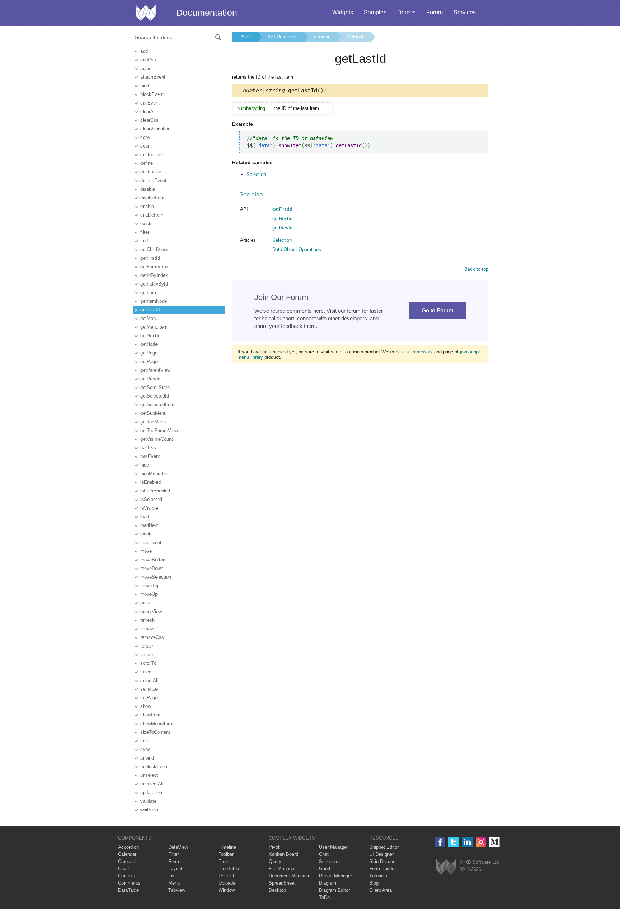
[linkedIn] (467, 842)
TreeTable (229, 868)
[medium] (494, 842)
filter (144, 232)
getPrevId (150, 378)
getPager (149, 361)
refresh (147, 620)
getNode (149, 344)
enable (147, 206)
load (144, 516)
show (145, 706)
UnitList (226, 875)
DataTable (128, 890)
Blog (374, 883)
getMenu (149, 318)
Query (275, 861)
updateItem (152, 792)
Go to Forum (437, 310)
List (172, 875)
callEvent (150, 103)
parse (146, 603)
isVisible (149, 508)
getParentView (155, 370)
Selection (256, 174)
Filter (173, 854)
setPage (149, 697)
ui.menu (322, 37)
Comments (129, 883)
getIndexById (154, 284)
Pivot (274, 847)
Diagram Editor (334, 890)
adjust (146, 68)
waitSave (149, 809)
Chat (324, 854)
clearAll (148, 111)
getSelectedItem (157, 404)
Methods (356, 37)
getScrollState (155, 387)
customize (151, 154)
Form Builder (382, 868)
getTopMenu (153, 422)
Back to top (476, 269)
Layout (175, 868)
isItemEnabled (155, 490)
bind (144, 85)
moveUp (149, 594)
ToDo (324, 897)
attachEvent (152, 77)
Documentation (206, 13)
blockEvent (152, 94)
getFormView (154, 266)
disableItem (152, 197)
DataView (178, 847)
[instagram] (481, 842)
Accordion (128, 847)
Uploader (228, 883)
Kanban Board (283, 854)
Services (465, 12)
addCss (148, 59)
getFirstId (150, 258)
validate (148, 801)
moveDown (151, 568)
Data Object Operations (296, 249)
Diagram (327, 883)
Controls (126, 875)
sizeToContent (155, 732)
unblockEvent (154, 766)
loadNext (149, 525)
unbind (147, 758)
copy (145, 137)
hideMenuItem (155, 473)
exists (146, 223)
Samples (375, 12)
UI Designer (381, 854)
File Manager (282, 868)
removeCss (152, 637)
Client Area (380, 890)
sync (145, 749)
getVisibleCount (156, 439)
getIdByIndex (154, 275)
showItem (150, 715)
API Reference (282, 37)
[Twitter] (453, 842)
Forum (434, 12)
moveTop (149, 585)
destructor (150, 172)
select (146, 671)
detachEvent (153, 180)
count (146, 146)
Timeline (227, 847)
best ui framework (414, 351)
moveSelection (155, 577)
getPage (149, 353)
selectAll (149, 680)
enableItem (151, 215)
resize (146, 654)
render (146, 646)
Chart (123, 868)
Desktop (277, 890)
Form (173, 861)
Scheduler (329, 861)
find (144, 241)
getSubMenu (153, 413)
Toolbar (226, 854)
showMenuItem (156, 723)
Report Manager (335, 875)
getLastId (150, 309)
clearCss (149, 120)
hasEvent (150, 456)
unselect (149, 775)
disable (147, 189)
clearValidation (155, 128)
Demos (406, 12)
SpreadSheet (282, 883)
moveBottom (153, 559)
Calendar (127, 854)
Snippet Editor (384, 847)
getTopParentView (159, 430)
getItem (148, 292)
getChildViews (155, 249)
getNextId (150, 335)
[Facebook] (440, 842)
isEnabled (150, 482)
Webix (446, 867)
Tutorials (378, 875)
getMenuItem (154, 327)
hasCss (148, 447)
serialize (149, 689)
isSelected (151, 499)
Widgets (342, 12)
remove (148, 628)
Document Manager (289, 875)
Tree (223, 861)
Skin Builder (381, 861)
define (146, 163)
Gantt (324, 868)
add (144, 51)
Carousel (127, 861)
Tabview (176, 890)
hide (144, 465)
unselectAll (151, 784)
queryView (151, 611)
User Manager (333, 847)
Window (227, 890)
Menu (174, 883)
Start (246, 37)
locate (146, 534)
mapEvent (150, 542)
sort (144, 740)
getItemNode (153, 301)
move (146, 551)
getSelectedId (154, 396)
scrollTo (148, 663)
